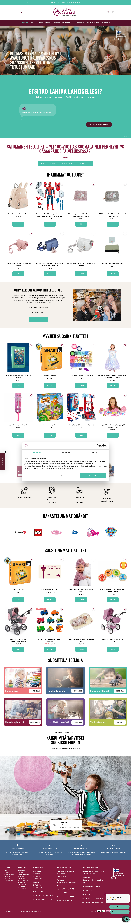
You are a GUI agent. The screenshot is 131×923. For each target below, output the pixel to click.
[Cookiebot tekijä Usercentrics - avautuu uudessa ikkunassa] (98, 445)
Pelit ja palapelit (9, 874)
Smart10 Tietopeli (50, 375)
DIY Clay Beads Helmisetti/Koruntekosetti (81, 375)
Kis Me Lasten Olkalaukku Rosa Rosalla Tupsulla (18, 265)
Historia (20, 873)
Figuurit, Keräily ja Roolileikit (61, 23)
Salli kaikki (92, 476)
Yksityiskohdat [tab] (65, 452)
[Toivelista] (107, 12)
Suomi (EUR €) (9, 911)
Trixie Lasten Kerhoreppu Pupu (18, 214)
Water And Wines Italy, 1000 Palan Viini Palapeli (18, 376)
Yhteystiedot (22, 871)
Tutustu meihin (38, 319)
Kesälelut (7, 873)
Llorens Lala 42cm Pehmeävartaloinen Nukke (81, 640)
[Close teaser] (5, 452)
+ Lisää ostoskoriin (73, 827)
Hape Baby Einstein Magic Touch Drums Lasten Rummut (113, 591)
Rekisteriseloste (23, 880)
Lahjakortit (7, 876)
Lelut (32, 23)
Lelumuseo (21, 878)
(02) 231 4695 (90, 874)
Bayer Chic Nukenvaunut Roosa (112, 639)
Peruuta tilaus (22, 888)
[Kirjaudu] (103, 12)
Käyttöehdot (22, 882)
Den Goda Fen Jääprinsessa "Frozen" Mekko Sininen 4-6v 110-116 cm (112, 376)
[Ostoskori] (111, 12)
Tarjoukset (24, 23)
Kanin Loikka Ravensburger (50, 425)
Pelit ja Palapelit (79, 23)
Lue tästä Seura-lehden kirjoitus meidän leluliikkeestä (65, 163)
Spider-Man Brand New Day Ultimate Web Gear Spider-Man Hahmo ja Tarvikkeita (50, 215)
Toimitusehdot (22, 884)
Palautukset (21, 886)
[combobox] (28, 12)
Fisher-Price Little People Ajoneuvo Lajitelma (49, 640)
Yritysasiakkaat (8, 880)
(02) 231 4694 (61, 876)
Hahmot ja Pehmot (43, 23)
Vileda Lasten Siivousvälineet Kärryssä (81, 425)
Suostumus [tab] (37, 452)
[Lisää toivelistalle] (30, 184)
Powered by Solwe (36, 911)
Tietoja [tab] (94, 452)
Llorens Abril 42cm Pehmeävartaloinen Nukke (81, 591)
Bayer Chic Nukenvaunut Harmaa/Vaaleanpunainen (18, 640)
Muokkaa (64, 476)
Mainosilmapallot (23, 874)
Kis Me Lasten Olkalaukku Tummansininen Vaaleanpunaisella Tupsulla (49, 265)
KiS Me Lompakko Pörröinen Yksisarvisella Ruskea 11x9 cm (112, 215)
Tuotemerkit (106, 23)
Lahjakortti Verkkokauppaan (50, 589)
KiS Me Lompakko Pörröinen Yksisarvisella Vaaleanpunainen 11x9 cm (81, 215)
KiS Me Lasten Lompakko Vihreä (112, 263)
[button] (2, 461)
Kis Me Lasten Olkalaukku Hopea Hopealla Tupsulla (81, 265)
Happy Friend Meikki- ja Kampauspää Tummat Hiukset (112, 426)
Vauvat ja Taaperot (93, 23)
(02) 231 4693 (37, 876)
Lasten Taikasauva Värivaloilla (18, 425)
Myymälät (21, 876)
